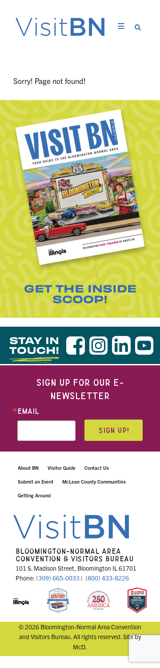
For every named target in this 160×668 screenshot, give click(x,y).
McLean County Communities (94, 481)
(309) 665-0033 (58, 578)
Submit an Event (35, 481)
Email (28, 411)
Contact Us (96, 467)
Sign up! (114, 430)
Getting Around (34, 495)
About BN (28, 467)
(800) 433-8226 (107, 578)
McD (79, 647)
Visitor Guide (62, 467)
